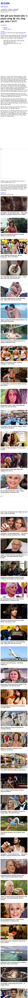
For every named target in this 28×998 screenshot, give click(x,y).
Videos (10, 9)
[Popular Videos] (7, 9)
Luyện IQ (4, 9)
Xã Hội (5, 27)
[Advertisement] (14, 61)
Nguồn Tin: (3, 192)
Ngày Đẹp (16, 9)
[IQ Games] (1, 9)
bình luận (21, 32)
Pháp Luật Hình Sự (7, 28)
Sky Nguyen (4, 32)
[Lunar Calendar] (12, 9)
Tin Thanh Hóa (4, 25)
